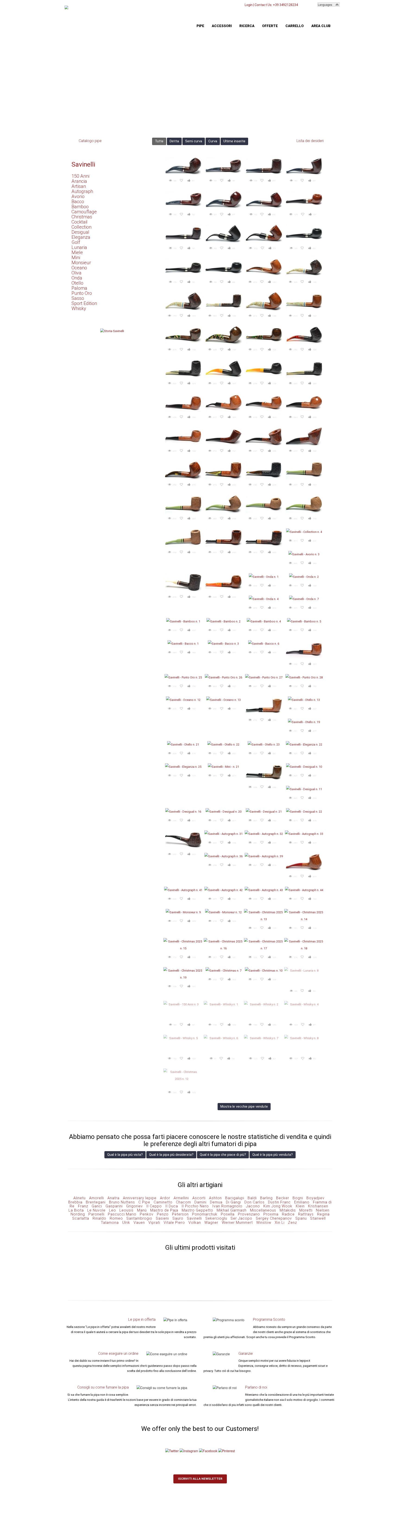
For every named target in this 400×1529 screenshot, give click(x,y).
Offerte (270, 26)
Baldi (252, 1198)
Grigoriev (134, 1206)
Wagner (211, 1222)
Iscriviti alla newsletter (200, 1478)
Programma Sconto (269, 1319)
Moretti (305, 1210)
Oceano (79, 267)
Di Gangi (233, 1202)
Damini (200, 1202)
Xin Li (279, 1222)
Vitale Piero (174, 1222)
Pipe (200, 26)
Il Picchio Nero (195, 1206)
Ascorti (199, 1198)
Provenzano (249, 1214)
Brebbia (75, 1202)
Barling (266, 1198)
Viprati (154, 1222)
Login (249, 5)
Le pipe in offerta (142, 1319)
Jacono (253, 1206)
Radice (288, 1214)
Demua (216, 1202)
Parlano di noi (256, 1387)
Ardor (165, 1198)
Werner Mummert (237, 1222)
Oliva (76, 273)
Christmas (82, 217)
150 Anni (80, 176)
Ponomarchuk (204, 1214)
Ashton (215, 1198)
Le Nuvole (96, 1210)
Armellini (181, 1198)
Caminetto (163, 1202)
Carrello (294, 26)
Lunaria (79, 247)
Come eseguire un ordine (118, 1353)
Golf (76, 242)
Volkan (194, 1222)
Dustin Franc (279, 1202)
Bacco (78, 201)
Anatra (113, 1198)
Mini (76, 257)
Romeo (116, 1218)
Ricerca (246, 26)
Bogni (298, 1198)
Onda (77, 278)
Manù (142, 1210)
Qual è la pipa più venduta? (272, 1155)
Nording (78, 1214)
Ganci (97, 1206)
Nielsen (322, 1210)
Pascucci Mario (122, 1214)
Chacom (183, 1202)
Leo (112, 1210)
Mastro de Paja (164, 1210)
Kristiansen (318, 1206)
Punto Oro (82, 293)
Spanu (301, 1218)
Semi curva (193, 141)
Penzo (163, 1214)
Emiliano (301, 1202)
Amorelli (96, 1198)
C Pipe (144, 1202)
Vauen (139, 1222)
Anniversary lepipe (139, 1198)
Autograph (82, 191)
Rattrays (306, 1214)
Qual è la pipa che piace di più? (223, 1155)
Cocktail (80, 222)
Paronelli (96, 1214)
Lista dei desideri (310, 141)
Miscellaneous (263, 1210)
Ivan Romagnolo (227, 1206)
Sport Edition (84, 303)
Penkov (146, 1214)
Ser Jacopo (241, 1218)
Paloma (79, 288)
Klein (300, 1206)
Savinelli (83, 164)
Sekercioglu (216, 1218)
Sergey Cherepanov (274, 1218)
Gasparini (114, 1206)
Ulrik (126, 1222)
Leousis (126, 1210)
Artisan (79, 186)
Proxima (270, 1214)
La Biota (76, 1210)
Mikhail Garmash (232, 1210)
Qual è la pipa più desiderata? (171, 1155)
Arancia (79, 181)
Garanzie (245, 1353)
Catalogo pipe (90, 141)
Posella (227, 1214)
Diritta (174, 141)
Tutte (159, 141)
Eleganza (81, 237)
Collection (81, 227)
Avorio (78, 196)
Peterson (180, 1214)
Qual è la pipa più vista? (125, 1155)
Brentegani (96, 1202)
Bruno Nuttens (122, 1202)
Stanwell (318, 1218)
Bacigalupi (234, 1198)
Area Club (321, 26)
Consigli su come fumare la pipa (103, 1387)
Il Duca (171, 1206)
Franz (83, 1206)
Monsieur (81, 262)
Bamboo (80, 206)
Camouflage (84, 211)
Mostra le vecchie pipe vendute (244, 1106)
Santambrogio (139, 1218)
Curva (212, 141)
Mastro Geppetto (197, 1210)
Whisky (79, 308)
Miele (77, 252)
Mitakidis (288, 1210)
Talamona (110, 1222)
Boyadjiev (315, 1198)
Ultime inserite (234, 141)
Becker (282, 1198)
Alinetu (79, 1198)
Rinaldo (99, 1218)
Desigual (80, 232)
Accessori (222, 26)
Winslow (263, 1222)
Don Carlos (254, 1202)
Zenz (292, 1222)
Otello (77, 283)
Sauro (177, 1218)
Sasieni (162, 1218)
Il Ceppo (154, 1206)
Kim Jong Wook (277, 1206)
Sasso (78, 298)
